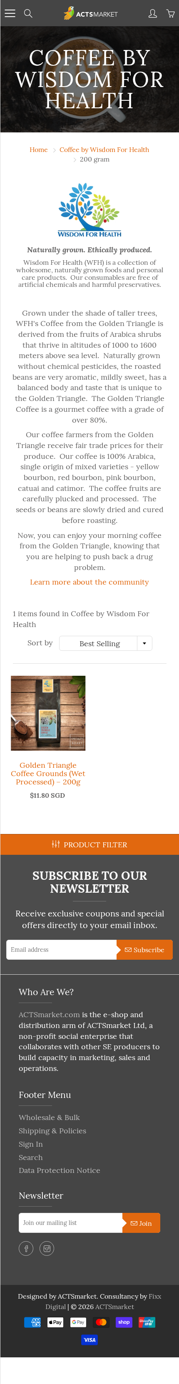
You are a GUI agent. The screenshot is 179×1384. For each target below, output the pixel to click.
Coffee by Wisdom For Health (104, 149)
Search (31, 1157)
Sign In (31, 1144)
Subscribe (149, 950)
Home (39, 149)
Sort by (40, 642)
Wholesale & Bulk (49, 1117)
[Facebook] (26, 1248)
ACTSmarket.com (49, 1014)
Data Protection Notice (59, 1170)
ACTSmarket (114, 1306)
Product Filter (95, 844)
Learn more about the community (89, 582)
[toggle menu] (9, 13)
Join (145, 1223)
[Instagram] (47, 1248)
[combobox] (105, 643)
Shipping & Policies (52, 1130)
